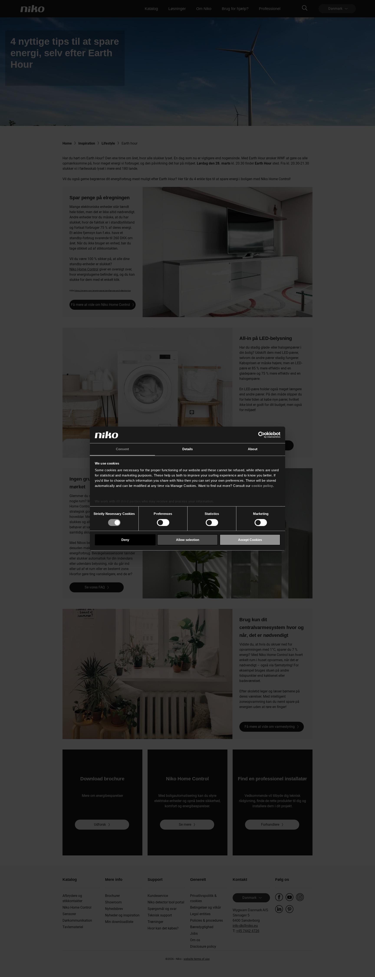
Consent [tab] (122, 449)
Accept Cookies (250, 540)
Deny (125, 540)
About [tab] (252, 449)
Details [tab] (187, 449)
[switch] (163, 522)
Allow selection (187, 540)
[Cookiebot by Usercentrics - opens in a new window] (261, 435)
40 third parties (128, 501)
